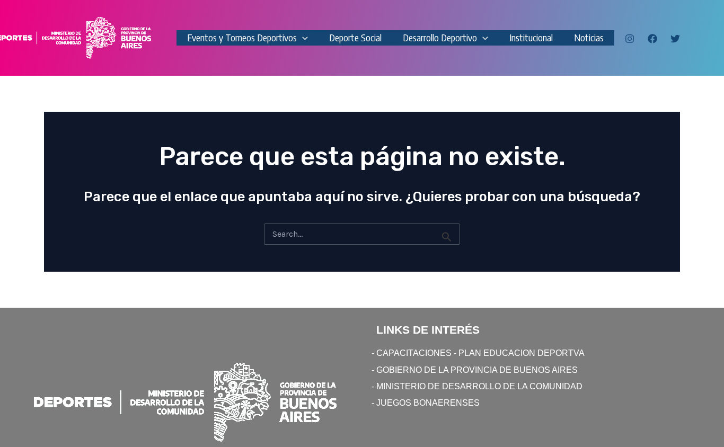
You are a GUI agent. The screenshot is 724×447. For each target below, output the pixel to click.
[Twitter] (675, 38)
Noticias (589, 37)
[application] (302, 38)
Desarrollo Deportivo (440, 37)
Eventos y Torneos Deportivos (242, 37)
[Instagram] (629, 38)
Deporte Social (355, 37)
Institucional (531, 37)
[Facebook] (652, 38)
